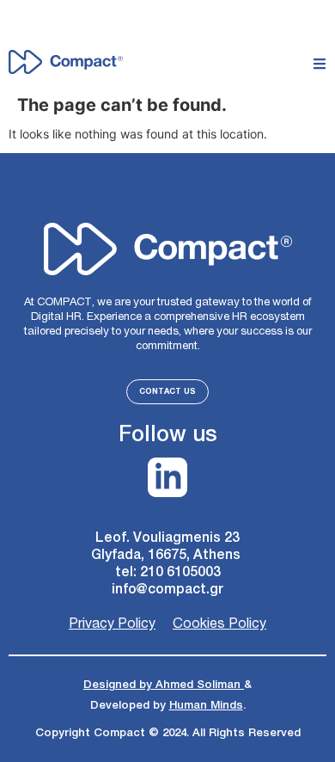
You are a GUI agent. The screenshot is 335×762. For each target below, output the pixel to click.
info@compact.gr (168, 589)
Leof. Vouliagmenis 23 (167, 538)
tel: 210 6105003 (168, 572)
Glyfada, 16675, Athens (167, 555)
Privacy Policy (112, 624)
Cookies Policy (219, 624)
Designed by (119, 685)
